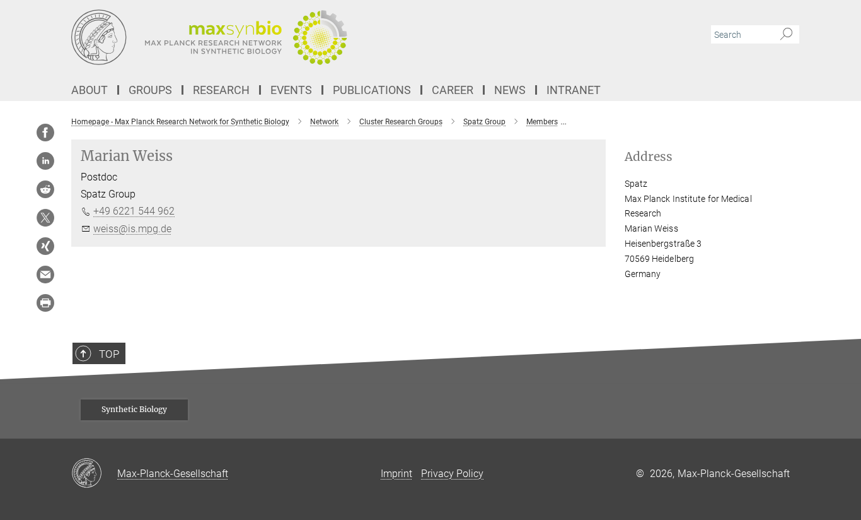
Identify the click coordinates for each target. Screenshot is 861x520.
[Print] (45, 302)
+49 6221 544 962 (134, 211)
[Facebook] (45, 132)
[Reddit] (45, 189)
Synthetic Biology (134, 409)
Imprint (396, 474)
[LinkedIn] (45, 160)
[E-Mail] (45, 274)
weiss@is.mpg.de (132, 229)
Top (109, 354)
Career (452, 90)
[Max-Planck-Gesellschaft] (94, 474)
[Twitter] (45, 217)
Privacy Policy (452, 474)
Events (291, 90)
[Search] (786, 35)
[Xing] (45, 246)
